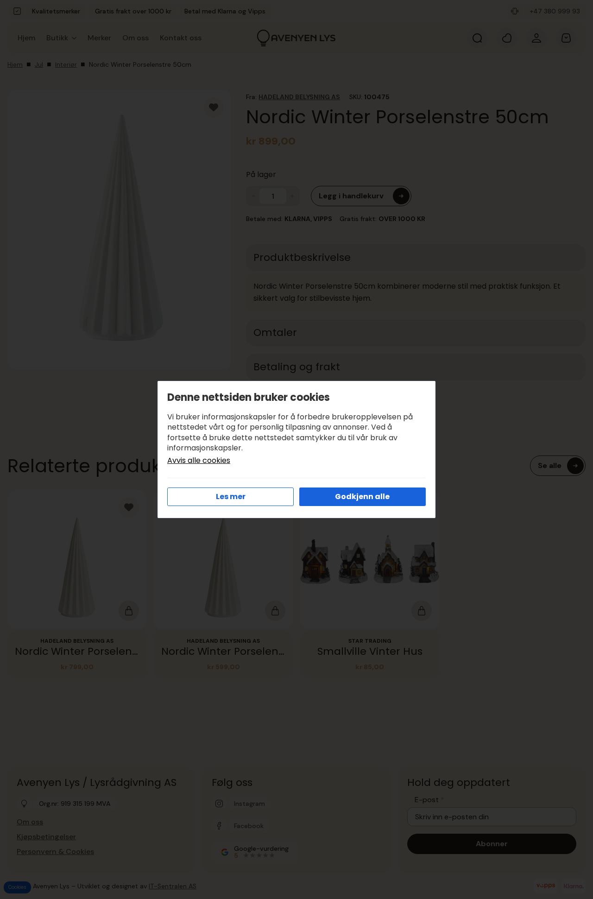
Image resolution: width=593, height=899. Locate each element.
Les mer (231, 496)
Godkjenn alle (362, 496)
